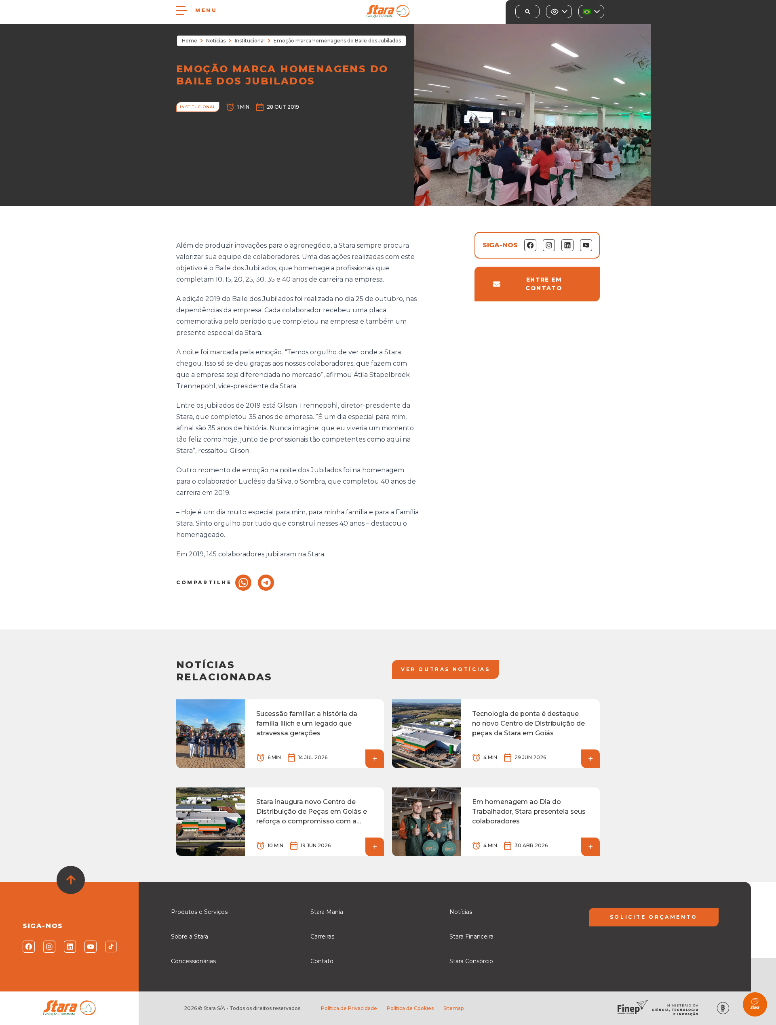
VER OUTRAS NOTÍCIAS (445, 669)
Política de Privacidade (349, 1008)
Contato (321, 961)
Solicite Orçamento (654, 917)
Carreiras (322, 936)
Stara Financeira (471, 936)
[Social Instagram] (48, 947)
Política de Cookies (410, 1008)
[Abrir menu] (181, 10)
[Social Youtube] (89, 947)
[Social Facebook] (28, 947)
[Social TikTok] (110, 947)
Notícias (216, 41)
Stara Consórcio (471, 961)
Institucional (250, 41)
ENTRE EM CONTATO (543, 284)
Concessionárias (193, 961)
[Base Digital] (723, 1008)
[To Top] (71, 880)
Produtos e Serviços (199, 912)
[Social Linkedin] (69, 947)
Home (189, 41)
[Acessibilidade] (559, 11)
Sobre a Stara (189, 936)
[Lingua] (591, 11)
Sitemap (453, 1008)
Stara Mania (326, 912)
